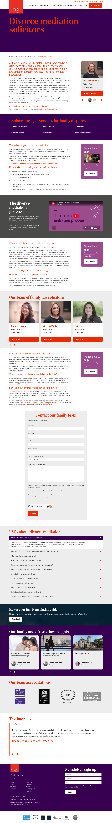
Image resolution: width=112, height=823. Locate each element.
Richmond (27, 402)
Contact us (95, 6)
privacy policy (47, 497)
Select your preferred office (35, 456)
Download (16, 619)
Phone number (32, 448)
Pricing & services (30, 788)
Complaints (29, 784)
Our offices (13, 778)
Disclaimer (13, 788)
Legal (11, 790)
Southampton (34, 402)
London (21, 402)
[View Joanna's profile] (24, 312)
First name (31, 425)
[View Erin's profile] (88, 312)
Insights (61, 6)
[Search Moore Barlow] (75, 1)
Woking (56, 402)
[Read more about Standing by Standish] (88, 652)
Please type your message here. (37, 464)
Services (16, 56)
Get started (90, 173)
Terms (12, 782)
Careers (71, 6)
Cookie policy (29, 782)
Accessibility (13, 786)
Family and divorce (30, 56)
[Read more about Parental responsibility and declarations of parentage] (24, 652)
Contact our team (18, 45)
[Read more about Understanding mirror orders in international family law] (56, 652)
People (53, 6)
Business (32, 6)
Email (29, 441)
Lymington (48, 402)
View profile (16, 339)
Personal (43, 6)
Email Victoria (91, 94)
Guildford (41, 402)
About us (81, 6)
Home (11, 56)
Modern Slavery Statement (30, 790)
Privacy (12, 784)
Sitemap (28, 786)
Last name (31, 433)
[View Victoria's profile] (56, 312)
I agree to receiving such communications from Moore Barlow (48, 491)
